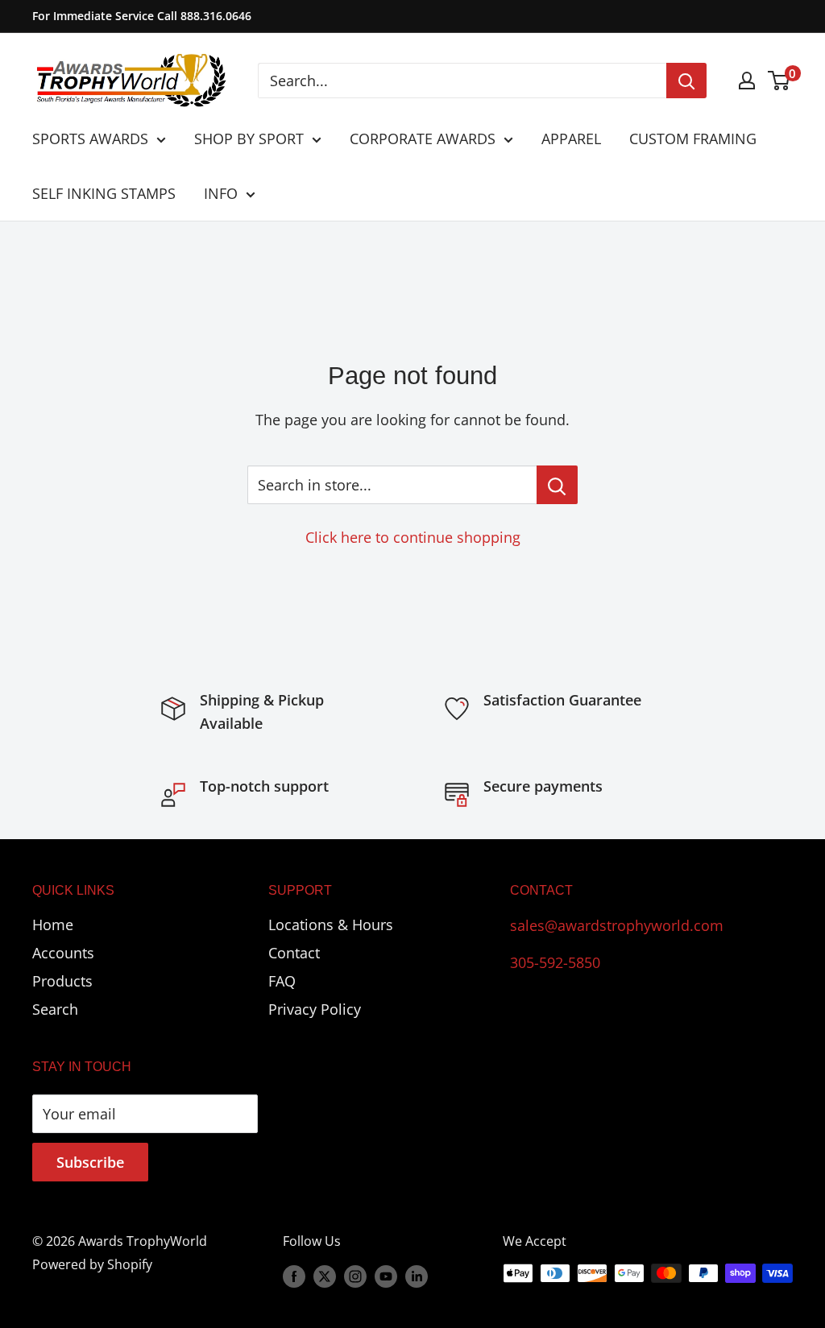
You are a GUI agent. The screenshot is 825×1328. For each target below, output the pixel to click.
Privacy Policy (314, 1009)
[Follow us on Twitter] (324, 1276)
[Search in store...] (557, 484)
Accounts (63, 952)
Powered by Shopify (92, 1264)
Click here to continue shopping (412, 537)
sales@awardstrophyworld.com (616, 925)
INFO (221, 193)
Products (62, 981)
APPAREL (571, 138)
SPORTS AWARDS (90, 138)
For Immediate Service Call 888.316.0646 (141, 15)
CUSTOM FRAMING (693, 138)
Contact (294, 952)
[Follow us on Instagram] (355, 1276)
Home (52, 924)
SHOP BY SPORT (249, 138)
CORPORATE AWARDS (422, 138)
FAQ (282, 981)
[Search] (686, 80)
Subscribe (90, 1162)
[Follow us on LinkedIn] (416, 1276)
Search (55, 1009)
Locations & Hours (330, 924)
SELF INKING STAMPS (104, 193)
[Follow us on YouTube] (386, 1276)
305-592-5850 (555, 962)
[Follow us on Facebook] (294, 1276)
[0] (779, 80)
